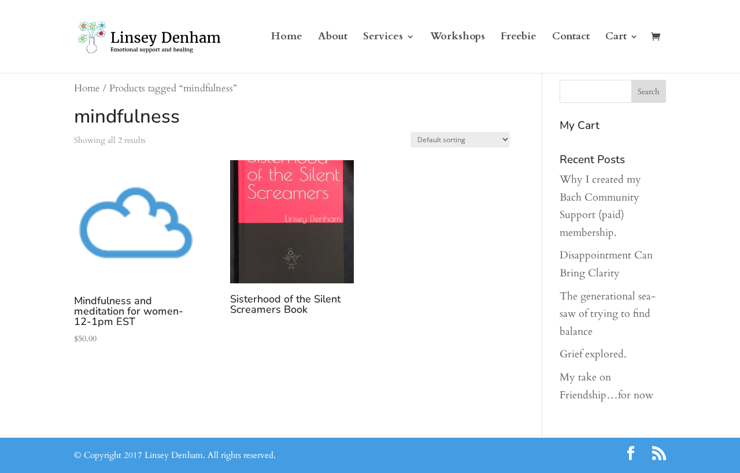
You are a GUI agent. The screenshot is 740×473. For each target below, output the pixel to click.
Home (286, 37)
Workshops (457, 37)
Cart (616, 37)
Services (383, 37)
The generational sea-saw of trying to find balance (608, 314)
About (332, 37)
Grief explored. (593, 354)
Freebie (518, 37)
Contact (571, 37)
